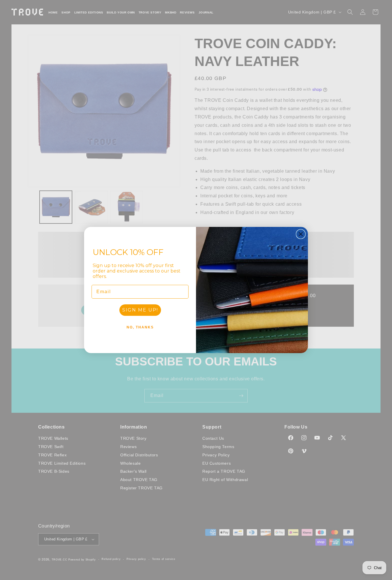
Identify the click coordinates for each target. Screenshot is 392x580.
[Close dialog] (300, 234)
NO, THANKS (140, 327)
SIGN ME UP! (140, 310)
